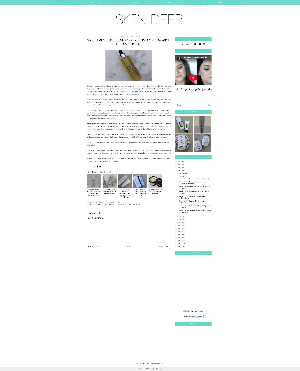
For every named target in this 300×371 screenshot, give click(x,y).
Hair (112, 2)
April (181, 219)
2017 (179, 226)
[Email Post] (118, 202)
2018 (179, 223)
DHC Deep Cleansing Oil (125, 91)
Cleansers (97, 204)
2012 (179, 241)
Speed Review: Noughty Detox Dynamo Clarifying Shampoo (192, 183)
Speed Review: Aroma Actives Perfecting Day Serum (194, 187)
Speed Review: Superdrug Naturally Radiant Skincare (109, 191)
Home (80, 2)
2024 (179, 162)
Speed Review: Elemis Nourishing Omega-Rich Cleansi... (194, 207)
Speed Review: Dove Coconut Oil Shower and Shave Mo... (194, 192)
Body (101, 2)
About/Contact (183, 2)
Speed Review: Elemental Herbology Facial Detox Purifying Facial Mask (125, 193)
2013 (179, 238)
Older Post (163, 246)
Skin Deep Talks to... (142, 2)
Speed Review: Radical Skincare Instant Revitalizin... (192, 202)
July (181, 216)
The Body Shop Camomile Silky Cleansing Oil (154, 126)
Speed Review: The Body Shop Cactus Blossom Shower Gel (195, 211)
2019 (179, 171)
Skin (91, 2)
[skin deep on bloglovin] (193, 318)
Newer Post (94, 246)
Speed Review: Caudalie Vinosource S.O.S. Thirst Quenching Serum (94, 192)
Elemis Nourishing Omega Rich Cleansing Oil (120, 204)
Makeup (123, 2)
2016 (179, 229)
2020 (179, 168)
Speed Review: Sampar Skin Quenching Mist (194, 179)
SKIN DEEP (146, 363)
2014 (179, 235)
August (182, 176)
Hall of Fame (164, 2)
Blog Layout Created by (150, 369)
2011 (179, 244)
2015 (179, 232)
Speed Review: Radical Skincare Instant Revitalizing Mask (140, 192)
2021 (179, 165)
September (183, 173)
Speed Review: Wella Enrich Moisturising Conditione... (192, 197)
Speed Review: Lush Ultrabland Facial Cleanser (155, 191)
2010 (179, 247)
